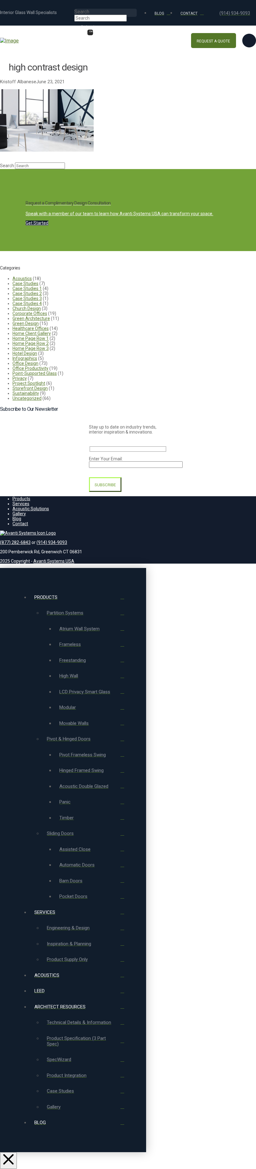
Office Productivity (30, 368)
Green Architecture (31, 318)
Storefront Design (30, 388)
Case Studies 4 (27, 303)
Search (81, 12)
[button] (249, 40)
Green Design (25, 323)
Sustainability (25, 393)
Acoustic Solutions (30, 508)
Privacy (19, 378)
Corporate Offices (29, 313)
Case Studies (25, 283)
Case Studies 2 (27, 293)
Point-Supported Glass (34, 373)
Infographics (24, 358)
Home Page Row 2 (30, 343)
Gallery (19, 513)
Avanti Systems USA (53, 561)
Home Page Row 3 (30, 348)
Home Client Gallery (31, 333)
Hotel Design (24, 353)
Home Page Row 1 (30, 338)
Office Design (25, 363)
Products (21, 498)
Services (20, 503)
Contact (20, 523)
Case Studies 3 (27, 298)
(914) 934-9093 (52, 542)
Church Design (26, 308)
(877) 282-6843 (15, 542)
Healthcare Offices (30, 328)
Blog (16, 518)
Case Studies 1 (27, 288)
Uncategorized (27, 398)
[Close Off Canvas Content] (8, 1160)
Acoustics (22, 278)
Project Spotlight (28, 383)
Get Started (37, 223)
